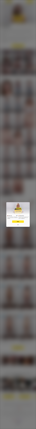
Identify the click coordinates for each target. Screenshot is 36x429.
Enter (18, 221)
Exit (18, 224)
